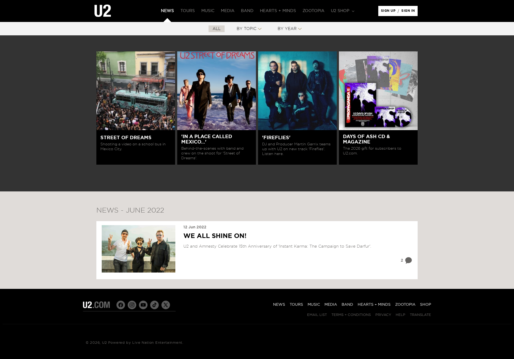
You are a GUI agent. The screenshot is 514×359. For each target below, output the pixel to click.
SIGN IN (409, 12)
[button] (342, 11)
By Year (287, 29)
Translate (420, 315)
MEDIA (330, 305)
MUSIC (314, 305)
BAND (347, 305)
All (217, 29)
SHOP (425, 305)
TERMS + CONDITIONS (351, 315)
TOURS (296, 305)
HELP (400, 315)
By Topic (246, 29)
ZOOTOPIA (405, 305)
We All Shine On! (215, 236)
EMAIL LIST (317, 315)
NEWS (279, 305)
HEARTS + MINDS (374, 305)
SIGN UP (389, 12)
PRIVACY (383, 315)
